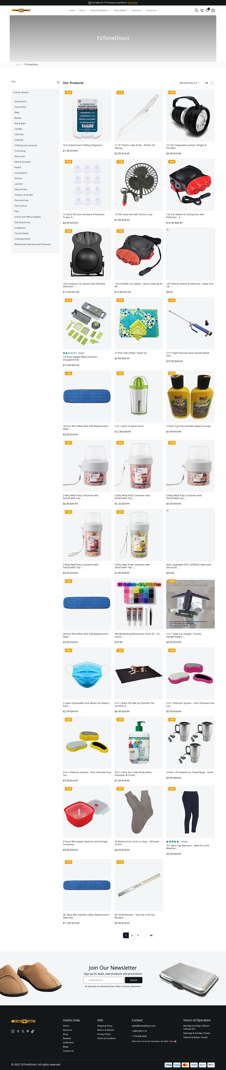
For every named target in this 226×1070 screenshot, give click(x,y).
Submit (133, 980)
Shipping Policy (104, 1025)
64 (151, 935)
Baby (17, 112)
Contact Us (151, 10)
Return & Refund (105, 1030)
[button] (69, 353)
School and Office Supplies (28, 216)
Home (72, 10)
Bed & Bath (20, 123)
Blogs (65, 1046)
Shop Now (133, 2)
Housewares (21, 172)
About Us (137, 10)
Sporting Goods (22, 222)
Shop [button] (82, 10)
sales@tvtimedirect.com (144, 1025)
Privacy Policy (104, 1034)
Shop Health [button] (120, 10)
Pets (17, 211)
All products (20, 101)
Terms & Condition (106, 1038)
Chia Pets (19, 134)
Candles (18, 128)
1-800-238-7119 (139, 1031)
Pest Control (21, 205)
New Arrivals (21, 189)
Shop (65, 1034)
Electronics (20, 156)
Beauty (18, 117)
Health (18, 167)
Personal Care (21, 200)
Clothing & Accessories (26, 145)
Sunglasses (20, 227)
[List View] (212, 83)
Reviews (67, 1038)
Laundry (19, 183)
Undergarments (22, 238)
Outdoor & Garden (24, 194)
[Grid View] (206, 83)
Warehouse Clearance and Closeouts (33, 244)
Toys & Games (22, 233)
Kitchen (18, 178)
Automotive (20, 106)
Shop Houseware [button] (99, 10)
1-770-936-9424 (139, 1036)
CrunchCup (20, 150)
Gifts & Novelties (23, 161)
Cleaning (19, 139)
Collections (68, 1042)
